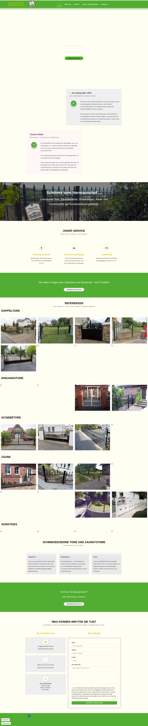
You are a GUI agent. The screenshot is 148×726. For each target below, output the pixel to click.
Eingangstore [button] (65, 557)
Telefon (74, 650)
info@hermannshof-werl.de (45, 646)
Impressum (5, 719)
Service (77, 4)
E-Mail (74, 657)
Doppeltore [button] (32, 557)
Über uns (67, 4)
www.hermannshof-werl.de (45, 649)
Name (73, 642)
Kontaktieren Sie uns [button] (74, 289)
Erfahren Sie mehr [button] (74, 58)
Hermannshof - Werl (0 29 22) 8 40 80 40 (16, 4)
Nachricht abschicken (94, 703)
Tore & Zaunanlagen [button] (90, 4)
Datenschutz (6, 723)
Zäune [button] (95, 557)
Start (59, 4)
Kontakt (104, 4)
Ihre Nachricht (76, 664)
